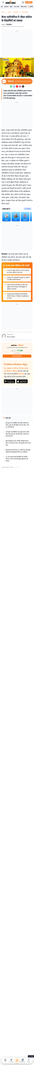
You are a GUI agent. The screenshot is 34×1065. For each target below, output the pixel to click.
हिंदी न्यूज (21, 374)
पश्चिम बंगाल (24, 6)
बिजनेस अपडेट (23, 368)
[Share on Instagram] (20, 86)
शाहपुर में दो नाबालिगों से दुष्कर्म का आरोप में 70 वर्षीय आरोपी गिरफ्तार (18, 278)
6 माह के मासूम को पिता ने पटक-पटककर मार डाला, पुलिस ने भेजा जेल (18, 271)
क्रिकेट (9, 371)
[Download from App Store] (22, 381)
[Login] (17, 1060)
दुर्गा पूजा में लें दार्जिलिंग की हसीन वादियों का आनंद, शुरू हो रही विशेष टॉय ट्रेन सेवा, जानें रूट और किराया (17, 425)
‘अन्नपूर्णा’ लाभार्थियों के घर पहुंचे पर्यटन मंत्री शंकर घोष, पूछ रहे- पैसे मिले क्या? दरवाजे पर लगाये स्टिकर (17, 434)
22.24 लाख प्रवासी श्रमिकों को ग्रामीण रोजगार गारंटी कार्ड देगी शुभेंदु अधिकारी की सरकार (17, 459)
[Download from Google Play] (9, 381)
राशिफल (14, 371)
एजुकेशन (9, 368)
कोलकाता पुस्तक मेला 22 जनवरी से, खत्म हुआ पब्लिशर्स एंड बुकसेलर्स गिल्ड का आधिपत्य (18, 451)
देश (5, 368)
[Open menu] (3, 2)
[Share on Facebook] (14, 86)
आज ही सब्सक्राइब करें (17, 356)
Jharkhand (16, 12)
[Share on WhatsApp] (11, 86)
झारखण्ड (6, 6)
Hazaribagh (25, 12)
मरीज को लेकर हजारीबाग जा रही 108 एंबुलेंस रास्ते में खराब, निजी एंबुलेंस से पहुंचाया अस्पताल (17, 287)
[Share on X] (23, 86)
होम (2, 6)
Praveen (9, 24)
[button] (17, 67)
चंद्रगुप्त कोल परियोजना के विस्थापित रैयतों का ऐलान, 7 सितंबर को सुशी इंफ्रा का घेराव (18, 296)
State (9, 12)
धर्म (5, 371)
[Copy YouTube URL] (17, 86)
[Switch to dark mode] (23, 2)
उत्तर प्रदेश (16, 6)
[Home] (10, 2)
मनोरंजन (15, 368)
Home (3, 12)
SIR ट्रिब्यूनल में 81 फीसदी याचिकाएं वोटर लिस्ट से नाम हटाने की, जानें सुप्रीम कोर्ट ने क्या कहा (18, 443)
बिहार (11, 6)
